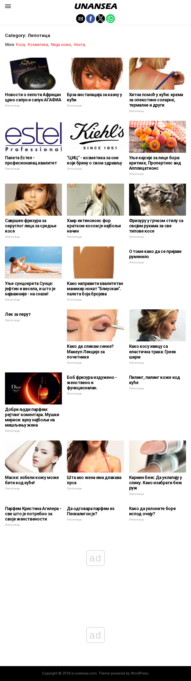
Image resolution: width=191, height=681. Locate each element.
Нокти (79, 44)
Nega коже (61, 44)
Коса (20, 44)
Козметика (38, 44)
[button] (8, 6)
